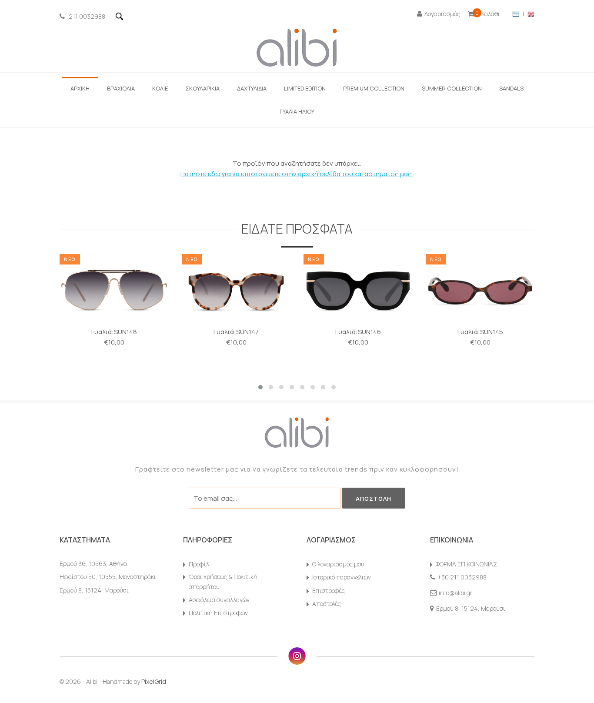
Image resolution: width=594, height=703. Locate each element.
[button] (260, 387)
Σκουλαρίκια (202, 88)
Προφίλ (199, 564)
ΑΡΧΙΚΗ (80, 88)
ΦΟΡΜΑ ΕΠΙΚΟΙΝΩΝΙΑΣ (466, 564)
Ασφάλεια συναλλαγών (219, 600)
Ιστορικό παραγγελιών (341, 577)
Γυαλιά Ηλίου (297, 111)
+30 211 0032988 (462, 577)
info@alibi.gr (455, 593)
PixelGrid (153, 681)
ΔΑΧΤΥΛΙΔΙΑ (252, 88)
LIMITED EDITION (305, 88)
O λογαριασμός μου (338, 564)
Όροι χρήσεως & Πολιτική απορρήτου (223, 581)
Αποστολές (326, 603)
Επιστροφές (328, 590)
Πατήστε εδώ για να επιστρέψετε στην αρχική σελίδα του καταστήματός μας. (296, 173)
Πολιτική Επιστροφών (218, 613)
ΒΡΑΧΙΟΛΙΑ (121, 88)
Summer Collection (452, 88)
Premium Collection (373, 88)
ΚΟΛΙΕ (160, 88)
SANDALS (511, 88)
